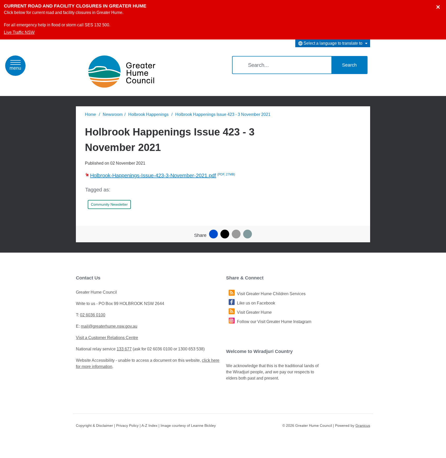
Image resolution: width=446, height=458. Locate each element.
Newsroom (113, 114)
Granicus (362, 425)
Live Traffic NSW (19, 32)
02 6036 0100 (92, 315)
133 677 (124, 349)
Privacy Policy (127, 425)
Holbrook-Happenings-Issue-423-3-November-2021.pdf (162, 175)
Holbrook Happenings (149, 114)
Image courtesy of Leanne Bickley (188, 425)
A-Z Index (149, 425)
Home (90, 114)
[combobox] (332, 43)
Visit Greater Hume (254, 312)
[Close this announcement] (440, 5)
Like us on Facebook (256, 303)
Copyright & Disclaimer (94, 425)
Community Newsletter (109, 204)
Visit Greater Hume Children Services (271, 294)
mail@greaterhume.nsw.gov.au (109, 326)
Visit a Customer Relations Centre (107, 337)
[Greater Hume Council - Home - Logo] (121, 71)
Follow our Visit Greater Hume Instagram (274, 321)
